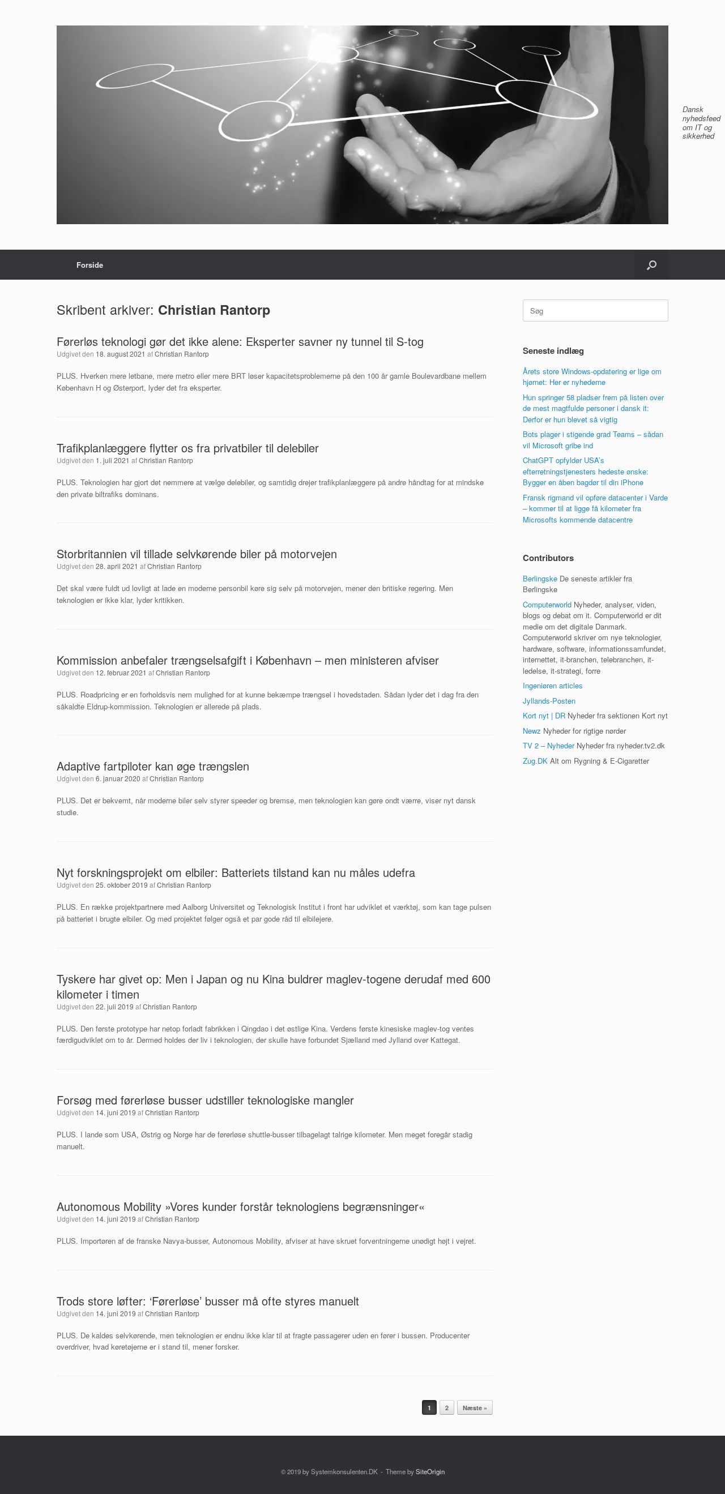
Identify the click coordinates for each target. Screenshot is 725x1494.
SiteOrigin (430, 1471)
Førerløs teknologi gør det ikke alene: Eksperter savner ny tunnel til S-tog (240, 341)
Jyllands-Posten (549, 700)
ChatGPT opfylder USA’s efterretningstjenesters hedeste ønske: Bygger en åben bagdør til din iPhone (586, 471)
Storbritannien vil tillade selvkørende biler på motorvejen (197, 553)
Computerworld (547, 604)
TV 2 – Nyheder (548, 745)
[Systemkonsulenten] (362, 124)
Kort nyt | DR (544, 715)
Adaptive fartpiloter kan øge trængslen (153, 765)
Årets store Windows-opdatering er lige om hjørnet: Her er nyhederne (592, 377)
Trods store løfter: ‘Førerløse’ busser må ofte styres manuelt (208, 1300)
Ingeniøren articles (553, 685)
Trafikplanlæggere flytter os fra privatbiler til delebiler (188, 447)
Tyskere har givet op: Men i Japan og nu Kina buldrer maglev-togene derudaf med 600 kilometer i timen (274, 986)
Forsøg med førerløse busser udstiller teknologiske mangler (205, 1099)
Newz (532, 730)
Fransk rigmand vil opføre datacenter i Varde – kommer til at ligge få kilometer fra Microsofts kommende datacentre (595, 508)
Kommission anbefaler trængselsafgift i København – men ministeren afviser (248, 660)
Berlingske (540, 578)
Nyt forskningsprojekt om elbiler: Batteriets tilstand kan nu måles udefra (236, 872)
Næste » (475, 1407)
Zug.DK (535, 760)
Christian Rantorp (214, 309)
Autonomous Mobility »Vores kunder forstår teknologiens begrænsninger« (241, 1206)
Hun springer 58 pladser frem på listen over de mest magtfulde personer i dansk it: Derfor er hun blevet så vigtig (593, 408)
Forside (89, 264)
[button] (651, 265)
